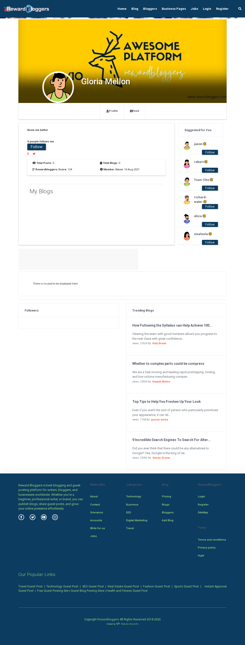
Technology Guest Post (62, 586)
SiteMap (203, 512)
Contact (95, 504)
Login (207, 9)
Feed (136, 111)
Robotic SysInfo (129, 624)
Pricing (166, 496)
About (94, 496)
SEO (128, 512)
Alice (198, 216)
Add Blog (167, 520)
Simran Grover (161, 457)
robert (199, 162)
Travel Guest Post (30, 586)
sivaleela (201, 234)
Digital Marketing (136, 520)
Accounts (96, 520)
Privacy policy (207, 547)
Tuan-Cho (202, 180)
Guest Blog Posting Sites (87, 590)
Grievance (96, 512)
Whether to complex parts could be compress (168, 364)
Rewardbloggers (108, 619)
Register (222, 9)
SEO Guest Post (93, 586)
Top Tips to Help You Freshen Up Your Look (166, 401)
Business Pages (174, 9)
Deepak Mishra (161, 381)
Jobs (194, 9)
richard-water (200, 199)
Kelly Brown (159, 343)
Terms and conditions (212, 539)
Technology (133, 496)
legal (201, 555)
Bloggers (150, 9)
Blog (134, 9)
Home (122, 9)
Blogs (165, 504)
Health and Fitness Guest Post (127, 590)
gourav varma (159, 419)
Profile (113, 111)
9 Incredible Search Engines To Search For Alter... (171, 440)
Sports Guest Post (186, 586)
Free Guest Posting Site (53, 590)
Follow (37, 146)
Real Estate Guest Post (123, 586)
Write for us (97, 528)
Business (132, 504)
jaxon (198, 144)
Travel (130, 528)
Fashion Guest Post (156, 586)
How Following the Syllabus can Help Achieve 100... (172, 325)
